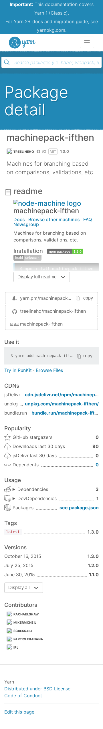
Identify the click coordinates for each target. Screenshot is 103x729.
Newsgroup (26, 224)
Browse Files (49, 370)
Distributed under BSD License (37, 689)
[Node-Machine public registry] (47, 203)
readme (27, 191)
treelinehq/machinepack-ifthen (53, 311)
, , (30, 489)
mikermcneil (24, 623)
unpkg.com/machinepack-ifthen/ (62, 404)
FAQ (87, 219)
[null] (65, 250)
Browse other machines (54, 219)
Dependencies (32, 489)
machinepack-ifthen (41, 324)
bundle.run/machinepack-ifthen (67, 413)
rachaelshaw (26, 614)
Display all (19, 587)
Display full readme (37, 276)
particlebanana (28, 639)
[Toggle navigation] (87, 42)
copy (88, 298)
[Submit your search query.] (6, 62)
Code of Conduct (23, 695)
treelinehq (23, 152)
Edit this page (19, 712)
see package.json (79, 507)
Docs (19, 219)
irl (15, 647)
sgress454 (23, 631)
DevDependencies (37, 498)
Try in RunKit (18, 370)
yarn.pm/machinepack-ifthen (51, 298)
